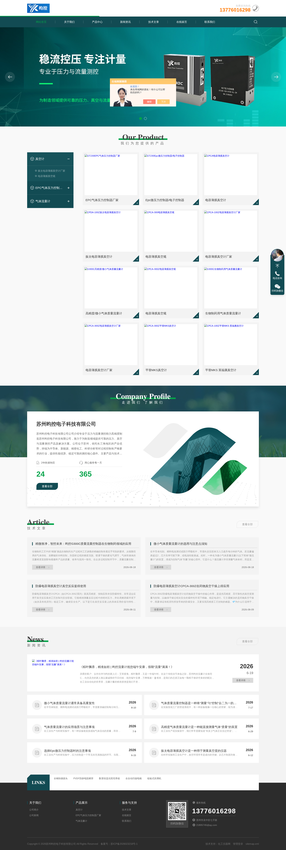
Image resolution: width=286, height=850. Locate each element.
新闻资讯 (125, 22)
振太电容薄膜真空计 (99, 256)
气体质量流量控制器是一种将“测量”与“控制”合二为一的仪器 (199, 703)
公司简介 (34, 809)
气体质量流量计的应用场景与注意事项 (69, 727)
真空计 (39, 159)
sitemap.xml (252, 843)
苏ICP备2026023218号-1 (124, 843)
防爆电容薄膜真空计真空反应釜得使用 (60, 586)
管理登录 (238, 843)
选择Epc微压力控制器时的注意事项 (67, 750)
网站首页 (41, 22)
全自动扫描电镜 (133, 778)
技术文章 (153, 22)
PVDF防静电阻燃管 (83, 778)
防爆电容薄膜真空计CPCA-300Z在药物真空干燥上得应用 (191, 586)
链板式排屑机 (154, 778)
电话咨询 (277, 278)
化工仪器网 (224, 843)
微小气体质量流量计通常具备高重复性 (69, 703)
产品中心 (97, 22)
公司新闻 (34, 815)
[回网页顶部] (277, 266)
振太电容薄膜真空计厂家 (51, 170)
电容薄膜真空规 (46, 176)
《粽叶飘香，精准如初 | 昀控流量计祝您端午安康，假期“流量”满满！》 (127, 667)
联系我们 (209, 22)
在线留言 (181, 22)
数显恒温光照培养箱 (109, 778)
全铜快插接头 (61, 778)
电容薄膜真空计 (215, 200)
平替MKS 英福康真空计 (220, 370)
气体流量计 (42, 201)
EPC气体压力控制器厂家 (50, 188)
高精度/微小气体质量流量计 (104, 313)
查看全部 (47, 486)
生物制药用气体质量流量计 (223, 313)
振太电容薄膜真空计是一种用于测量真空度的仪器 (194, 750)
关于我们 (69, 22)
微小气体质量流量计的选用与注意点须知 (180, 543)
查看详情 (40, 567)
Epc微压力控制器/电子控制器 (164, 200)
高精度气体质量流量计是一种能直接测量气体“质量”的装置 (199, 727)
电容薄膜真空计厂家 (218, 256)
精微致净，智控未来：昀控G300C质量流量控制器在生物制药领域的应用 (83, 543)
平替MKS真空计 (156, 370)
